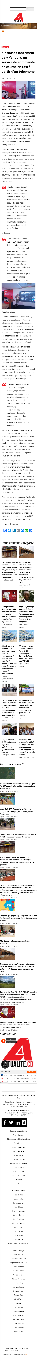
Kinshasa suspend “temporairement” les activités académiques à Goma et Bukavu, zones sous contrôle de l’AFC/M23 (26, 653)
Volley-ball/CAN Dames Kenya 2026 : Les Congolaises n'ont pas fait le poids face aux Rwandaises (17, 811)
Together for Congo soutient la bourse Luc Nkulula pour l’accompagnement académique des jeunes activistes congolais (26, 614)
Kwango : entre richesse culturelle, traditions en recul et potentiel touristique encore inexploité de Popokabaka (9, 614)
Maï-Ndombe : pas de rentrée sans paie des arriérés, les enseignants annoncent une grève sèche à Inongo (27, 707)
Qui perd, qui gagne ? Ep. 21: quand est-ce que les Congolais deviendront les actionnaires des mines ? (18, 918)
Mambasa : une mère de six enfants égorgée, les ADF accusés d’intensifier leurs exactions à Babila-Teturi (18, 786)
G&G (26, 1354)
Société (5, 47)
